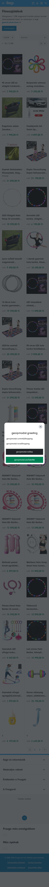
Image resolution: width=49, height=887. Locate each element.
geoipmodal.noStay (24, 452)
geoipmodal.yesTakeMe (24, 460)
